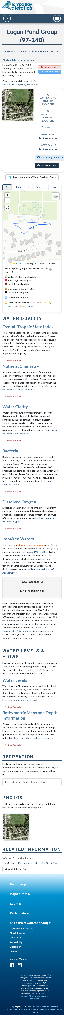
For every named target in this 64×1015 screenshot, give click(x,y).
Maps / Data (18, 894)
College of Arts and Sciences (31, 1009)
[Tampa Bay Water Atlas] (17, 5)
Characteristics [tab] (22, 187)
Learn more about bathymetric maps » (33, 738)
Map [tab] (7, 187)
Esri (35, 263)
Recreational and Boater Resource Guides (26, 782)
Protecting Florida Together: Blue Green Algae (35, 863)
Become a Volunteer (51, 71)
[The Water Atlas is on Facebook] (13, 966)
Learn (14, 903)
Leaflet (18, 263)
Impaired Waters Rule (37, 551)
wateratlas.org (37, 923)
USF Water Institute (40, 1007)
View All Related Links (16, 869)
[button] (7, 195)
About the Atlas (17, 933)
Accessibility (16, 942)
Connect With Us (18, 959)
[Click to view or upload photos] (18, 105)
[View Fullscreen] (7, 207)
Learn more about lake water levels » (21, 700)
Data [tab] (38, 187)
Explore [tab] (55, 187)
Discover (16, 884)
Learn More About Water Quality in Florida (34, 177)
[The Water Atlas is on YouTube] (20, 966)
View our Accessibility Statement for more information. (34, 995)
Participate (18, 913)
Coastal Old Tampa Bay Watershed (20, 84)
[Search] (7, 18)
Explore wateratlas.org (21, 928)
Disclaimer (15, 947)
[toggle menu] (57, 18)
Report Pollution (51, 67)
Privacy (13, 951)
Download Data (48, 165)
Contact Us (15, 937)
